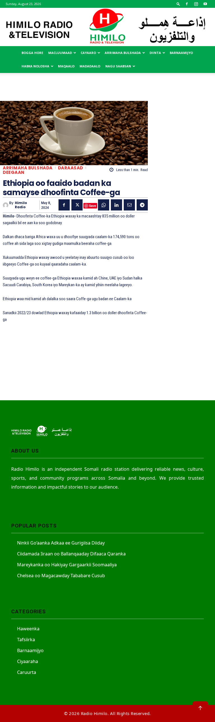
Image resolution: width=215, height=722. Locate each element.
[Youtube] (205, 4)
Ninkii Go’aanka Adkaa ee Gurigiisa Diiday (61, 543)
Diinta (155, 53)
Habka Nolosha (35, 66)
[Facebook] (187, 4)
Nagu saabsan (118, 66)
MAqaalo (66, 66)
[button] (178, 4)
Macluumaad (60, 53)
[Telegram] (142, 204)
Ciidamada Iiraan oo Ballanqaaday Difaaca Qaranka (71, 554)
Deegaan (14, 172)
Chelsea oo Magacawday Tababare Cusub (61, 575)
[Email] (129, 204)
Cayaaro (88, 53)
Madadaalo (90, 66)
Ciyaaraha (27, 661)
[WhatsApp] (103, 204)
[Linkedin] (116, 204)
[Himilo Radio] (6, 205)
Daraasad (70, 168)
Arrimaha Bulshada (123, 53)
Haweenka (28, 629)
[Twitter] (77, 204)
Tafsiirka (26, 639)
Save (92, 205)
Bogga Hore (32, 53)
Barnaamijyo (181, 53)
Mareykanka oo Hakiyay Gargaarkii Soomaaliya (67, 565)
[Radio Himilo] (107, 27)
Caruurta (26, 672)
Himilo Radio (21, 205)
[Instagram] (196, 4)
